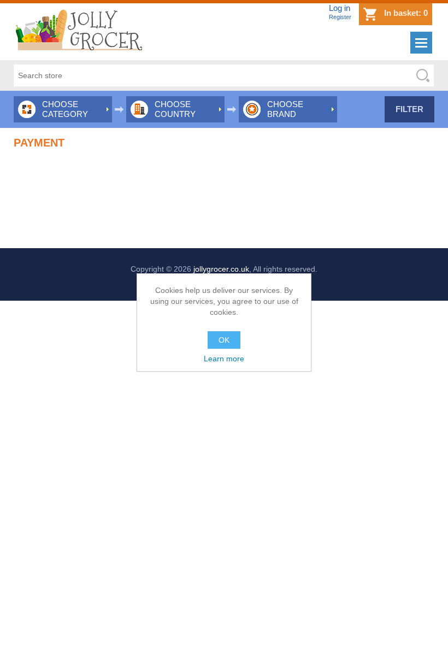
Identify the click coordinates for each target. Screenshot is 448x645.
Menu (421, 43)
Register (340, 17)
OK (224, 340)
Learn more (224, 358)
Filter (409, 109)
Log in (339, 8)
